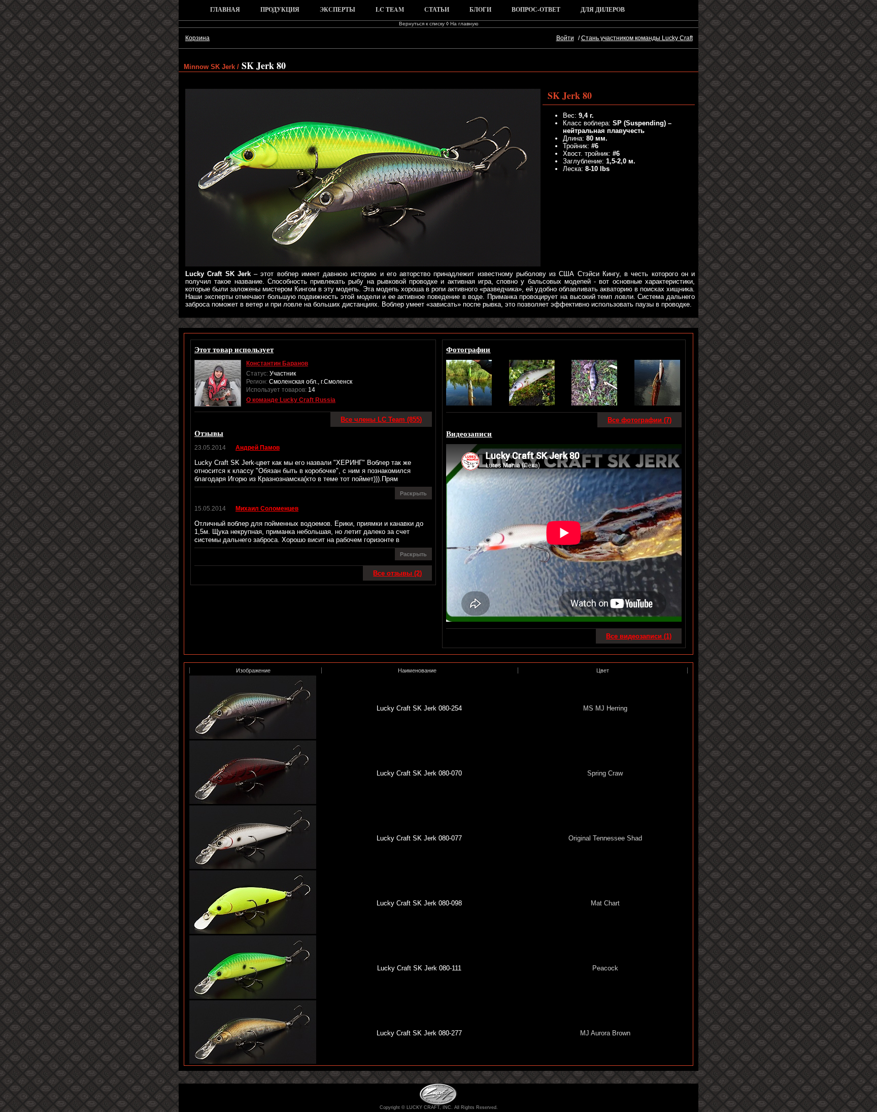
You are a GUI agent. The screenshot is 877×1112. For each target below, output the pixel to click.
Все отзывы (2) (397, 573)
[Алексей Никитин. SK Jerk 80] (469, 403)
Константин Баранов (277, 363)
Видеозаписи (469, 433)
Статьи (436, 9)
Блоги (480, 9)
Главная (225, 9)
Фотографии (468, 349)
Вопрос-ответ (536, 9)
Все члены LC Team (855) (381, 419)
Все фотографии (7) (639, 420)
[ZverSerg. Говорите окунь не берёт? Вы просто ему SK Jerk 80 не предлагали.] (594, 403)
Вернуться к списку (422, 23)
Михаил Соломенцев (266, 508)
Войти (565, 38)
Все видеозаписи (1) (638, 636)
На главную (464, 23)
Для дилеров (603, 9)
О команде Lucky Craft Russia (290, 399)
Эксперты (337, 9)
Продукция (279, 9)
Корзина (197, 38)
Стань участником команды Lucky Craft (637, 38)
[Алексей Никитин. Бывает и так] (657, 403)
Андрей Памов (257, 447)
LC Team (390, 9)
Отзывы (208, 433)
